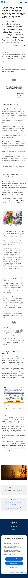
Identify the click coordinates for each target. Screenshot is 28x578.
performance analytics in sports (15, 356)
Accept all (14, 559)
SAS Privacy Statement (10, 572)
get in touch (5, 450)
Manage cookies (14, 567)
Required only (14, 563)
